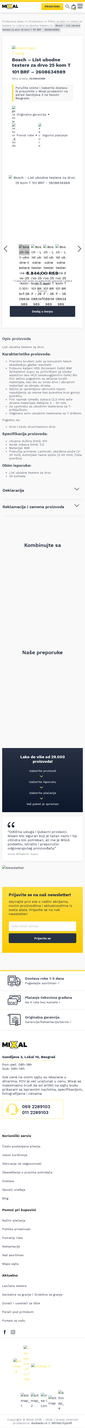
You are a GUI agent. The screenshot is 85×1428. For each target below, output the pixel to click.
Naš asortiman (13, 1255)
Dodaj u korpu (42, 311)
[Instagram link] (13, 1331)
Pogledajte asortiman (41, 983)
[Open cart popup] (73, 6)
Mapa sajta (10, 1263)
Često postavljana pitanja (21, 1146)
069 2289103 (36, 1106)
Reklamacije (11, 1246)
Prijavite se (42, 938)
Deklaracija (13, 490)
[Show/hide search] (67, 6)
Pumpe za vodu (13, 1320)
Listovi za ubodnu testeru (33, 25)
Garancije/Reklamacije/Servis (47, 1022)
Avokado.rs (39, 1423)
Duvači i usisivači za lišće (21, 1303)
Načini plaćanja (13, 1220)
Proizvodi (52, 6)
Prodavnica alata (13, 21)
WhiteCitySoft (61, 1423)
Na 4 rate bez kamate (41, 1002)
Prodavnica (36, 21)
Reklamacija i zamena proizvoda (33, 506)
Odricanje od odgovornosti (21, 1163)
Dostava (8, 1181)
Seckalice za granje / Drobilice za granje (32, 1294)
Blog (5, 1198)
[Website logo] (12, 6)
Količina (42, 291)
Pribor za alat (56, 21)
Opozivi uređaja (13, 1189)
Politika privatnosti (16, 1229)
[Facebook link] (5, 1331)
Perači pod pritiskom (18, 1312)
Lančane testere (14, 1286)
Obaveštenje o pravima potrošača (27, 1172)
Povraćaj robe (12, 1237)
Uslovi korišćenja (14, 1155)
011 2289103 (35, 1112)
